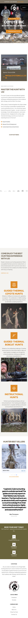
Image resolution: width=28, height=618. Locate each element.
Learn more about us (13, 31)
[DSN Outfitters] (1, 190)
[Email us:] (14, 567)
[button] (4, 7)
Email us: (14, 569)
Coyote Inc (14, 578)
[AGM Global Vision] (27, 190)
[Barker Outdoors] (22, 191)
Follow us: (14, 577)
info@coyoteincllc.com (14, 571)
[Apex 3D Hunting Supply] (18, 190)
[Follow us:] (14, 575)
